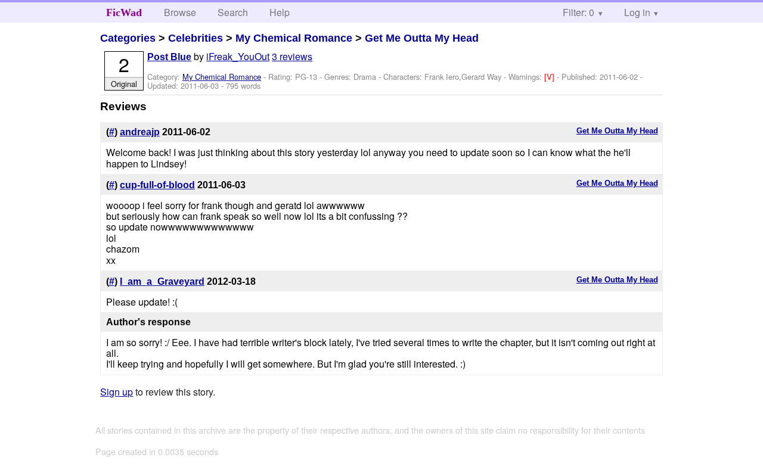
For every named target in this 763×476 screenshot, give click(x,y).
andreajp (140, 132)
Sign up (116, 392)
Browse (180, 12)
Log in (637, 12)
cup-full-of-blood (157, 185)
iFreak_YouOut (237, 56)
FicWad (124, 12)
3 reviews (292, 56)
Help (279, 12)
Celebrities (195, 38)
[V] (550, 76)
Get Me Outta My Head (422, 38)
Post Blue (169, 57)
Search (233, 12)
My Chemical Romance (293, 38)
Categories (128, 38)
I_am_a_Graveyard (162, 281)
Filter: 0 (578, 12)
